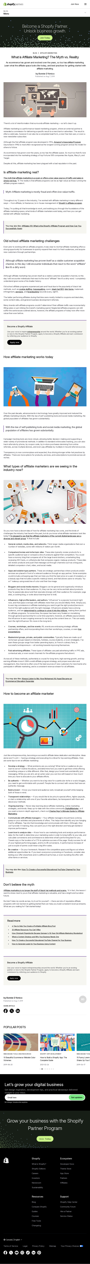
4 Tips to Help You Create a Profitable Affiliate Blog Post (34, 926)
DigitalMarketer (72, 808)
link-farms (69, 289)
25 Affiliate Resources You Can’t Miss (26, 930)
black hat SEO (58, 289)
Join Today (45, 38)
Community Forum (68, 1207)
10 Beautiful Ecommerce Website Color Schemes (19, 1058)
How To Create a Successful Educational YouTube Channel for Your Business (41, 940)
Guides (35, 1211)
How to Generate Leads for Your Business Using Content (33, 944)
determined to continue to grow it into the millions (45, 610)
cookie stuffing (25, 289)
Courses (35, 1216)
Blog (34, 1202)
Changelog (36, 1225)
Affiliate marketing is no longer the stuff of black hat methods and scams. (35, 890)
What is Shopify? (39, 1164)
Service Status (66, 1216)
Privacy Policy (38, 1246)
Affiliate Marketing (48, 53)
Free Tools (36, 1221)
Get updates (76, 1097)
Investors (36, 1178)
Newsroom (36, 1183)
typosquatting (39, 289)
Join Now (75, 4)
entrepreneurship (33, 332)
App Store (64, 1173)
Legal (25, 1246)
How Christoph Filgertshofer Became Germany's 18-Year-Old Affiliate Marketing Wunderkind (47, 933)
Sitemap (52, 1246)
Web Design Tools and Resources (17, 1054)
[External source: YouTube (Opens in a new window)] (17, 1252)
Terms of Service (11, 1246)
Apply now (14, 342)
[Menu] (85, 4)
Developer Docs (67, 1164)
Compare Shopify (39, 1207)
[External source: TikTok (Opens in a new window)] (28, 1252)
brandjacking (33, 292)
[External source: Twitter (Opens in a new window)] (12, 1011)
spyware (19, 292)
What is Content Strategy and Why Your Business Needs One (35, 937)
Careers (35, 1173)
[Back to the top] (6, 1160)
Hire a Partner (66, 1211)
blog (35, 53)
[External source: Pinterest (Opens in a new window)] (39, 1252)
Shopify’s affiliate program (70, 203)
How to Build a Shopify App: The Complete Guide (53, 1058)
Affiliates (64, 1183)
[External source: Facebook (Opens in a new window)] (6, 1011)
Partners (63, 1178)
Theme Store (65, 1168)
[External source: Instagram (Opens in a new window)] (22, 1252)
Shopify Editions (39, 1168)
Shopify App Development (51, 1054)
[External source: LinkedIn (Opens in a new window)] (18, 1011)
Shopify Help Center (68, 1202)
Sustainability (37, 1187)
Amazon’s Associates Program (67, 142)
